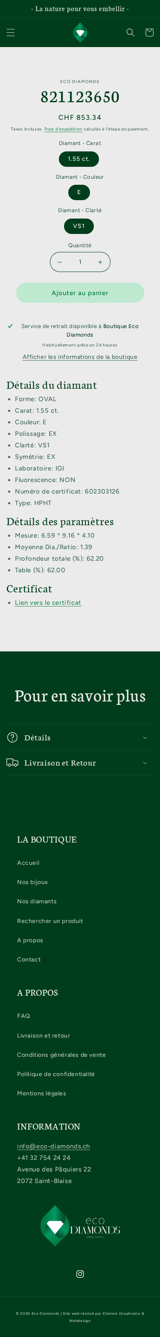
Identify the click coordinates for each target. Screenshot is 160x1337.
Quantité (79, 245)
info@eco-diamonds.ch (53, 1146)
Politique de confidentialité (56, 1074)
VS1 (79, 226)
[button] (10, 32)
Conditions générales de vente (61, 1055)
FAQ (23, 1016)
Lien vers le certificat (48, 602)
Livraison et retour (43, 1035)
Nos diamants (37, 901)
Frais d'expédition (63, 129)
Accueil (28, 863)
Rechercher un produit (50, 921)
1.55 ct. (79, 159)
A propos (30, 940)
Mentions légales (42, 1093)
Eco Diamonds (45, 1313)
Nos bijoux (32, 882)
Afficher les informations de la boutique (80, 357)
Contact (29, 959)
